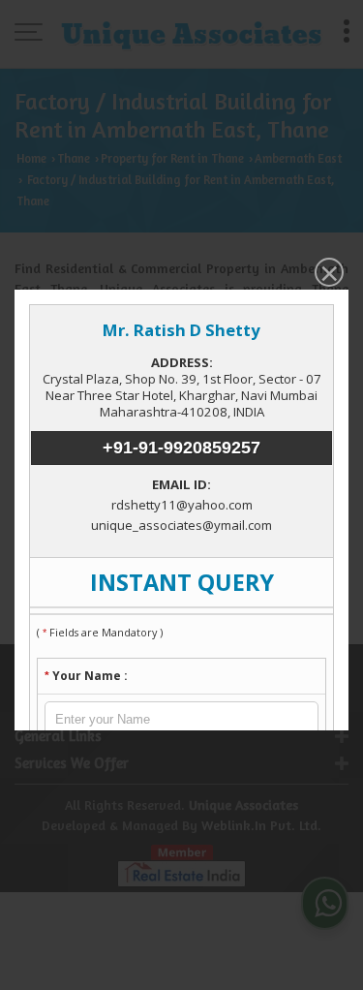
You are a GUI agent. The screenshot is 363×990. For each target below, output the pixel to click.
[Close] (327, 274)
